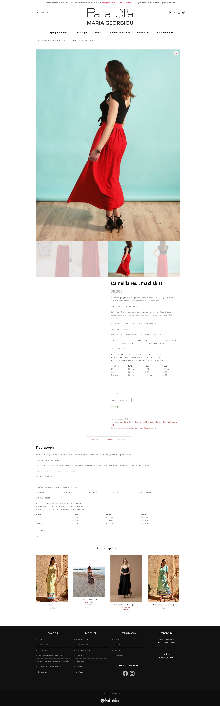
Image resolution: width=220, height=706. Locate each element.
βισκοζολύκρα (132, 428)
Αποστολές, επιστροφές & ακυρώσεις (51, 666)
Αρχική (40, 639)
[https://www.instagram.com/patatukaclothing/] (132, 673)
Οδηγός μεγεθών (44, 650)
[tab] (94, 439)
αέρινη (124, 428)
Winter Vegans (81, 661)
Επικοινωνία (163, 32)
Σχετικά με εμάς (43, 645)
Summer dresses (82, 645)
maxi (119, 428)
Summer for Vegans (170, 422)
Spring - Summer (135, 422)
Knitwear (79, 666)
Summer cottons (119, 32)
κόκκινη (140, 428)
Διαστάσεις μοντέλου (120, 400)
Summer (159, 422)
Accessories (142, 32)
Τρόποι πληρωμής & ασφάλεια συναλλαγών (53, 661)
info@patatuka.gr (108, 3)
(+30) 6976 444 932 (126, 3)
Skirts (126, 422)
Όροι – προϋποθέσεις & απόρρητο (50, 656)
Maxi (121, 422)
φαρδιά (153, 428)
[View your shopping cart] (183, 12)
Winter (98, 32)
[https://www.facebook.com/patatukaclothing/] (125, 673)
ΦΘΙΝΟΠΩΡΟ (118, 656)
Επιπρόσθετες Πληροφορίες (117, 439)
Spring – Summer (59, 32)
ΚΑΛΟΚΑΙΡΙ (117, 650)
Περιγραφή (94, 439)
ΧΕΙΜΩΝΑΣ (118, 639)
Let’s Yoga (81, 32)
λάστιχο (147, 428)
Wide (112, 425)
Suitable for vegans (148, 422)
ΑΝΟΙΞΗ (117, 645)
